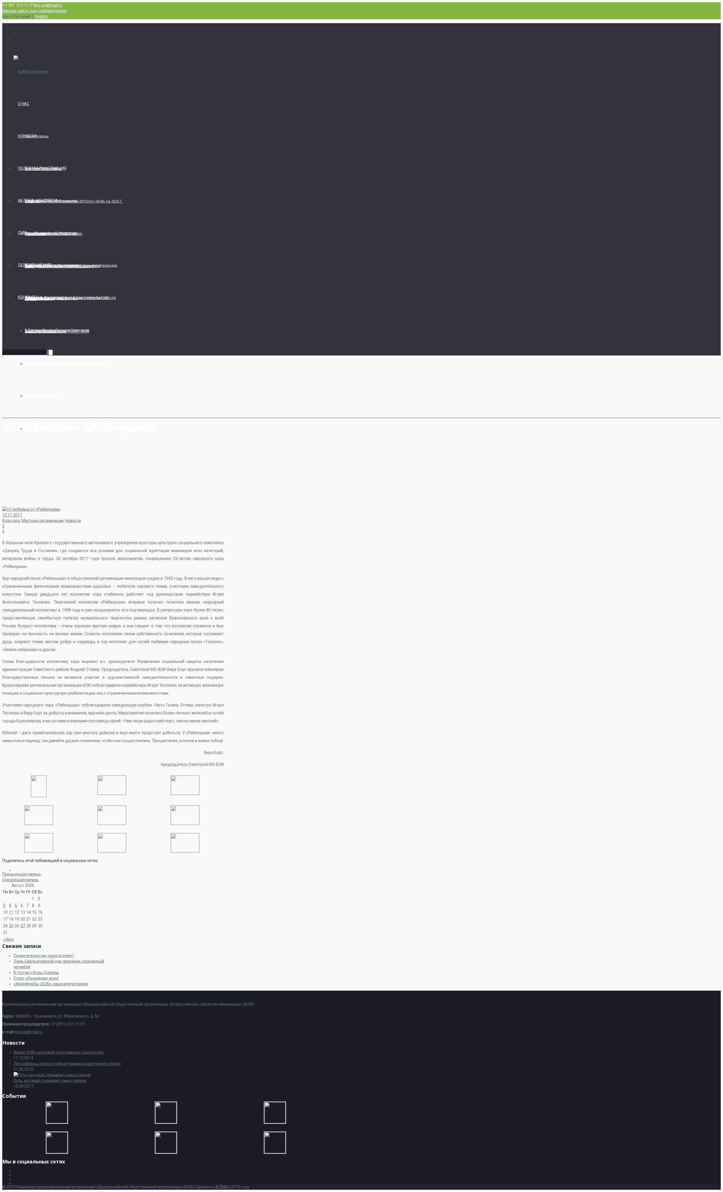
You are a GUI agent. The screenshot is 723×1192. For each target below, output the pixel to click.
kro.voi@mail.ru (48, 5)
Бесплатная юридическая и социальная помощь (65, 363)
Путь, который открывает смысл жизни (50, 1080)
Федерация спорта (38, 200)
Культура (11, 520)
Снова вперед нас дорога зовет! (44, 955)
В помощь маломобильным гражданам (57, 330)
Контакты (28, 297)
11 (11, 912)
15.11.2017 (12, 515)
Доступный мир (35, 265)
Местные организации (42, 520)
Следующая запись (20, 880)
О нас (23, 104)
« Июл (8, 939)
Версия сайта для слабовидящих (34, 10)
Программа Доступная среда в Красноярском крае (67, 297)
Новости (27, 136)
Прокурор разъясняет (42, 396)
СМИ (22, 232)
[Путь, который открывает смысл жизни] (52, 1075)
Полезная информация (42, 168)
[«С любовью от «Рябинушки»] (39, 795)
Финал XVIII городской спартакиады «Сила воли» (59, 1052)
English (41, 16)
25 (11, 926)
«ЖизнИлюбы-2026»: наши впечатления (51, 984)
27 (23, 926)
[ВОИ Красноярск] (31, 71)
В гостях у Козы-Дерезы (36, 972)
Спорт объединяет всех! (36, 978)
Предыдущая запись (21, 874)
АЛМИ (221, 1187)
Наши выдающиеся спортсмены (51, 233)
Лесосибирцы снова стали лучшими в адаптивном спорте (67, 1063)
